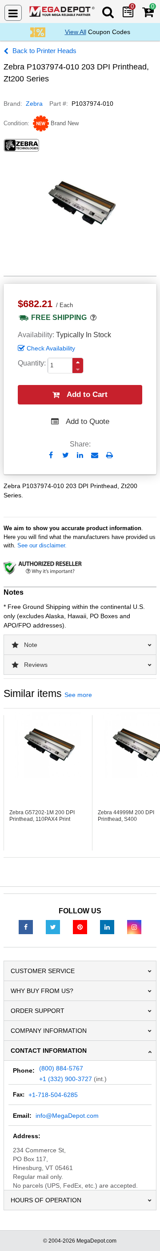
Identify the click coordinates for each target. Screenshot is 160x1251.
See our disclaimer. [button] (42, 545)
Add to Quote (87, 421)
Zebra (34, 103)
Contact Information (49, 1050)
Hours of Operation (46, 1200)
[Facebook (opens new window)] (26, 926)
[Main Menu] (13, 13)
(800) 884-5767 (61, 1068)
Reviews (36, 664)
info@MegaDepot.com (67, 1115)
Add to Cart (87, 394)
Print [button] (109, 455)
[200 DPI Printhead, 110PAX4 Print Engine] (48, 745)
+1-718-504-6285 (53, 1094)
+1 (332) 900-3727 (65, 1078)
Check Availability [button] (51, 348)
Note (30, 644)
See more (78, 694)
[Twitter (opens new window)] (53, 926)
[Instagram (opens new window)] (134, 926)
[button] (78, 362)
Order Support (37, 1010)
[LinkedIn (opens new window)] (107, 926)
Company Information (49, 1030)
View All (75, 31)
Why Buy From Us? (42, 990)
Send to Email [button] (95, 455)
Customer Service (43, 970)
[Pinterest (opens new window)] (80, 926)
